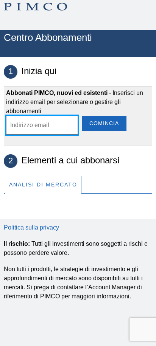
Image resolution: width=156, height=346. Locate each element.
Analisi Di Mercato (43, 185)
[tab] (43, 184)
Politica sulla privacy (31, 227)
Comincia (104, 123)
